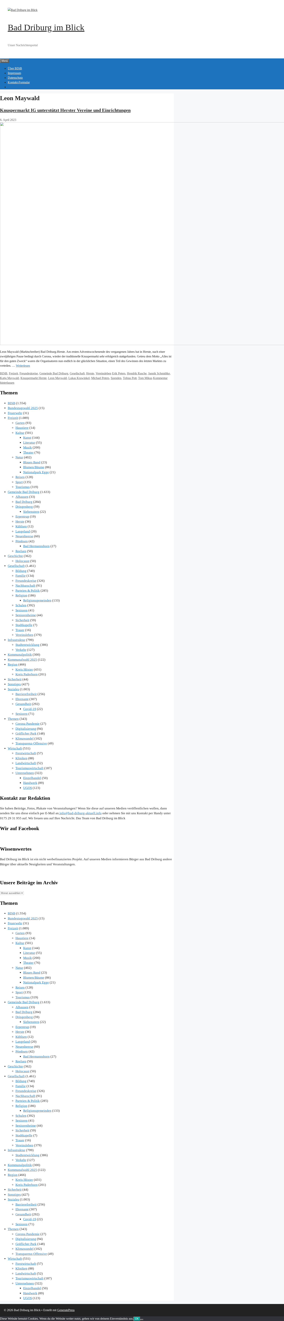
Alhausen (21, 497)
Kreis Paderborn (26, 674)
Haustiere (22, 428)
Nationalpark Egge (36, 472)
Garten (20, 423)
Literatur (29, 442)
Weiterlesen (23, 365)
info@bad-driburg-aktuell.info (80, 813)
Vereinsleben (103, 373)
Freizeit (13, 373)
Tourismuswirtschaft (29, 768)
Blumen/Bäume (33, 467)
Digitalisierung (25, 729)
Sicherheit (22, 620)
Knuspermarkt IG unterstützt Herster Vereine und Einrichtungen (65, 110)
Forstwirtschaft (25, 753)
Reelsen (20, 551)
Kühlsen (21, 526)
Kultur (19, 433)
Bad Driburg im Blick (46, 27)
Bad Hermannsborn (36, 546)
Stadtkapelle (23, 625)
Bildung (20, 571)
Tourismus (22, 487)
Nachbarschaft (25, 585)
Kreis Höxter (24, 669)
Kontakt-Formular (19, 82)
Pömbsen (21, 541)
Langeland (22, 531)
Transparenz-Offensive (31, 743)
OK (137, 1318)
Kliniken (21, 758)
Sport (19, 482)
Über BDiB (15, 68)
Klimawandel (24, 738)
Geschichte (15, 556)
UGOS (27, 788)
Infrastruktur (16, 640)
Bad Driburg (23, 502)
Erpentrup (22, 516)
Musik (27, 447)
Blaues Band (31, 462)
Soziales (13, 689)
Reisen (20, 477)
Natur (19, 457)
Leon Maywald (57, 378)
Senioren (21, 610)
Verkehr (20, 650)
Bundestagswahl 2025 (23, 408)
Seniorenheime (25, 615)
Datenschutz (15, 77)
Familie (20, 576)
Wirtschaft (15, 748)
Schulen (20, 605)
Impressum (14, 73)
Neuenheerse (24, 536)
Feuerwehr (15, 413)
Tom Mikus (145, 378)
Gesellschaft (77, 373)
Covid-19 (29, 709)
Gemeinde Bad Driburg (53, 373)
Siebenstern (31, 512)
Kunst (27, 437)
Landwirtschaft (25, 763)
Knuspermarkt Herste (33, 378)
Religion (21, 595)
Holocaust (22, 561)
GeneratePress (66, 1310)
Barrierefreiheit (26, 694)
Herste (90, 373)
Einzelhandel (32, 778)
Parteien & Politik (27, 590)
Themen (13, 719)
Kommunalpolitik (20, 654)
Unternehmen (24, 773)
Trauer (19, 630)
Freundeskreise (29, 373)
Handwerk (30, 783)
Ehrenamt (22, 699)
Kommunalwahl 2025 (22, 659)
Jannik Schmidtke (159, 373)
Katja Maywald (9, 378)
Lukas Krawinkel (79, 378)
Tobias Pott (130, 378)
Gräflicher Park (26, 733)
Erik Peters (118, 373)
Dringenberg (24, 506)
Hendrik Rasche (137, 373)
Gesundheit (23, 704)
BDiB (3, 373)
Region (13, 664)
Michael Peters (100, 378)
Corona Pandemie (27, 723)
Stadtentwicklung (27, 645)
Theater (28, 452)
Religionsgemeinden (37, 600)
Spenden (116, 378)
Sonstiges (14, 684)
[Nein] (141, 1319)
